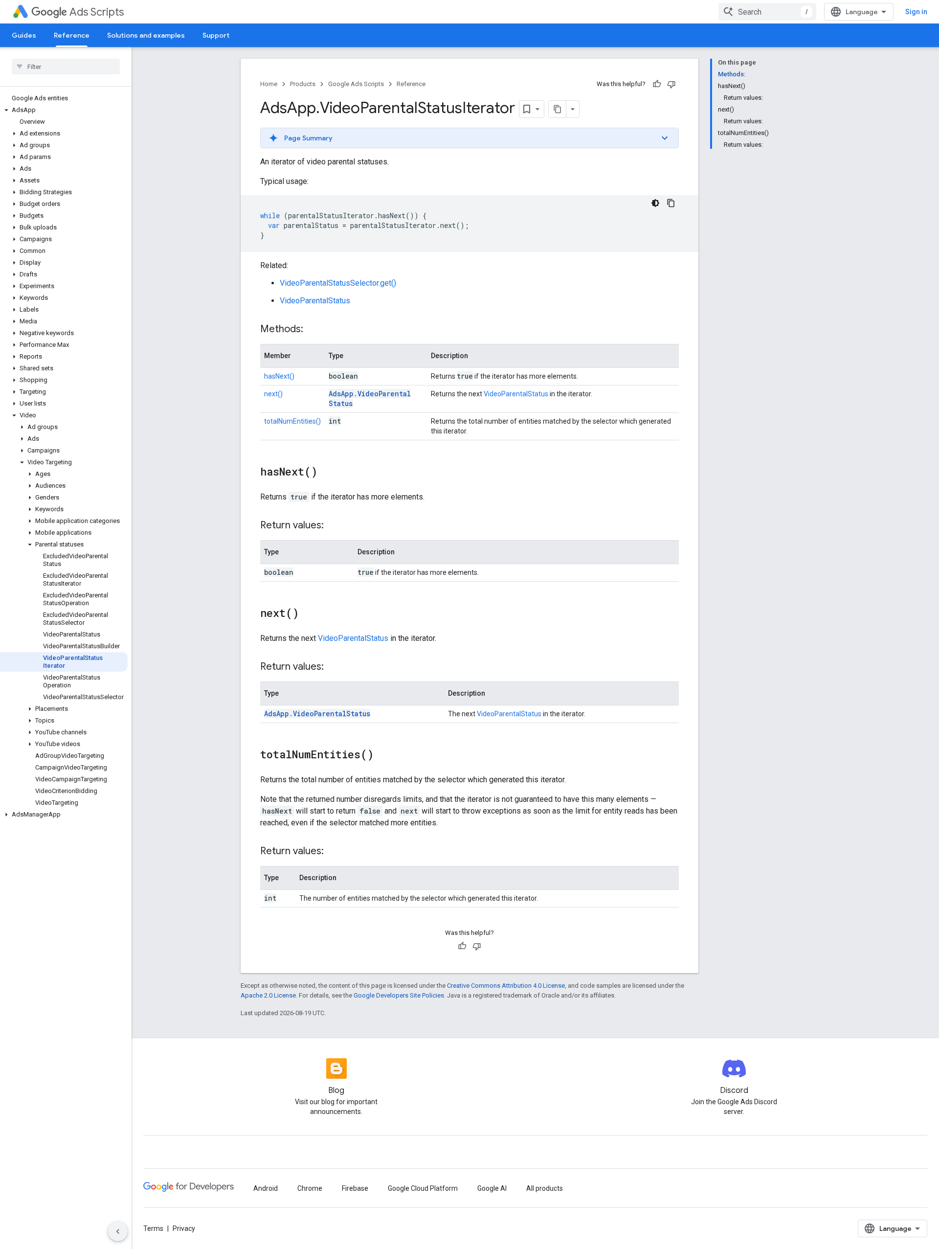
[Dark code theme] (655, 203)
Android (265, 1188)
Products (302, 84)
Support (215, 35)
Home (268, 84)
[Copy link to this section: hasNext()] (327, 472)
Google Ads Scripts (356, 84)
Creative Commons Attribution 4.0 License (506, 985)
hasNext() (279, 376)
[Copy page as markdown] (557, 109)
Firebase (355, 1188)
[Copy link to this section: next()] (308, 614)
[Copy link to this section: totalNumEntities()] (383, 755)
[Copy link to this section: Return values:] (333, 526)
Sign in (916, 12)
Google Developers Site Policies (399, 995)
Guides (24, 35)
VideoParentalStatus (315, 300)
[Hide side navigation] (118, 1231)
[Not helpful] (671, 84)
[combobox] (767, 12)
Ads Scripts (96, 12)
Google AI (492, 1188)
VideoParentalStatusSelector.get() (338, 283)
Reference (71, 35)
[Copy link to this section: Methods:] (313, 330)
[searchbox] (66, 66)
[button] (64, 110)
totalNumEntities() (292, 421)
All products (544, 1188)
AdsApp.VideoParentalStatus (317, 713)
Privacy (184, 1228)
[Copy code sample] (671, 203)
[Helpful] (656, 84)
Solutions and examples (146, 35)
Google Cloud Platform (423, 1188)
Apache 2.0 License (268, 995)
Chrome (309, 1188)
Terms (153, 1228)
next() (273, 394)
